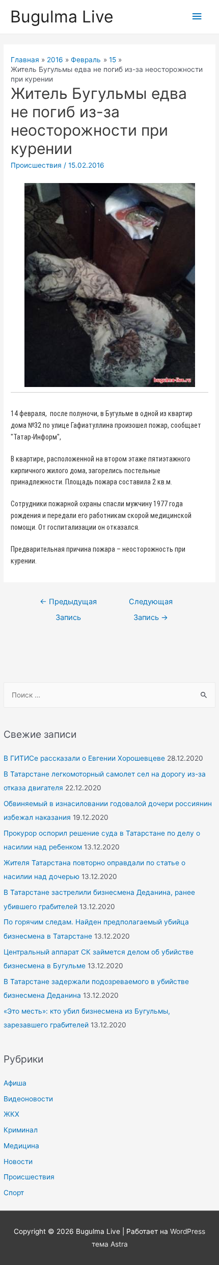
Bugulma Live (62, 17)
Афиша (15, 1083)
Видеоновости (28, 1099)
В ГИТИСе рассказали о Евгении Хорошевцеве (84, 758)
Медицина (21, 1146)
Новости (18, 1161)
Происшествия (29, 1177)
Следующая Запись (151, 604)
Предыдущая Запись (68, 604)
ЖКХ (11, 1114)
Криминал (21, 1130)
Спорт (14, 1193)
